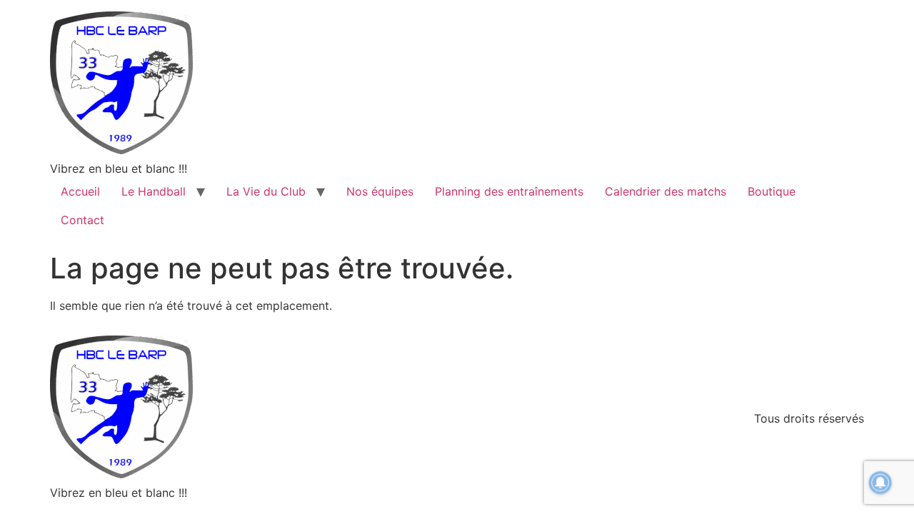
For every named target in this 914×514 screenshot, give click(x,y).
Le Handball (153, 191)
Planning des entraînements (509, 191)
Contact (82, 220)
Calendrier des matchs (665, 191)
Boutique (771, 191)
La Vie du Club (266, 191)
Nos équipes (379, 191)
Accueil (80, 191)
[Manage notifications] (880, 482)
